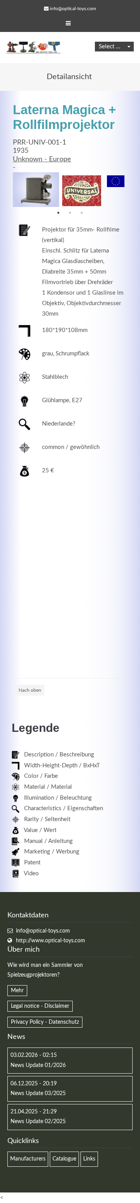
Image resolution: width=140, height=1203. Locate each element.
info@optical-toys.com (73, 8)
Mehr (17, 990)
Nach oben (30, 690)
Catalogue (64, 1159)
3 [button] (82, 213)
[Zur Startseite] (33, 47)
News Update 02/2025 (38, 1121)
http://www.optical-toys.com (50, 940)
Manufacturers (28, 1159)
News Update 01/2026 (38, 1065)
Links (89, 1159)
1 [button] (58, 213)
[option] (36, 189)
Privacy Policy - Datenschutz (45, 1022)
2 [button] (70, 213)
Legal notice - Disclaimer (40, 1006)
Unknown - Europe (42, 159)
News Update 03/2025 (38, 1093)
